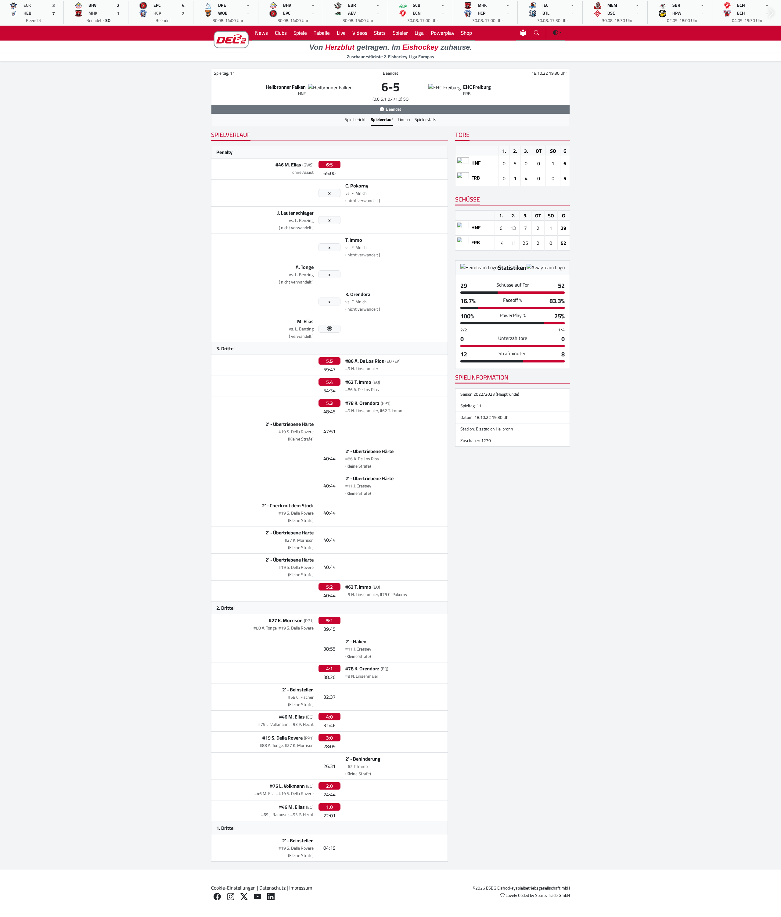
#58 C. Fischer (301, 697)
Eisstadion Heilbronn (494, 429)
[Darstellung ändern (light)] (557, 33)
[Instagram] (231, 897)
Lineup (404, 119)
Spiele (300, 33)
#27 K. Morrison (299, 540)
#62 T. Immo (358, 382)
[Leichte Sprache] (523, 33)
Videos (359, 33)
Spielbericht (355, 119)
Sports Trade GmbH (552, 895)
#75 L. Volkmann (287, 785)
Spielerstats (425, 119)
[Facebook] (217, 897)
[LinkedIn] (271, 897)
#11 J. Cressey (358, 486)
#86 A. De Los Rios (364, 361)
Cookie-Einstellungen (233, 887)
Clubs (281, 33)
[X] (244, 897)
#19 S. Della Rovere (296, 432)
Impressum (300, 887)
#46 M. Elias (288, 164)
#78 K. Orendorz (362, 403)
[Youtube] (257, 897)
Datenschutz (272, 887)
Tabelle (322, 33)
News (261, 33)
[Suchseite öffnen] (536, 32)
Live (341, 33)
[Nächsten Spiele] (771, 13)
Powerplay (442, 33)
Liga (419, 33)
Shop (466, 33)
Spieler (400, 33)
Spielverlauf (382, 119)
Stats (380, 33)
